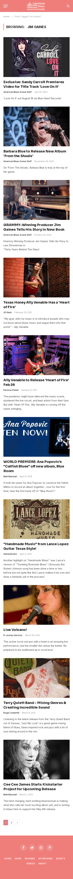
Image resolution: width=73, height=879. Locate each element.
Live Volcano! (15, 630)
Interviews (45, 858)
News (18, 858)
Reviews (30, 858)
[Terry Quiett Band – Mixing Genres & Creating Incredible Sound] (36, 678)
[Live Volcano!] (36, 605)
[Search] (68, 6)
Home (7, 858)
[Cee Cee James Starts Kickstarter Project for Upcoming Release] (36, 759)
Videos (30, 863)
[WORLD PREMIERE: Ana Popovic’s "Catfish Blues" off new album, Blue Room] (36, 437)
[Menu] (5, 6)
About (42, 863)
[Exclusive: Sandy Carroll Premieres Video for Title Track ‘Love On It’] (36, 57)
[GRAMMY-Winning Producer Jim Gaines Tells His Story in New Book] (36, 200)
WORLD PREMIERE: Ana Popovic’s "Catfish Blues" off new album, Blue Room (33, 466)
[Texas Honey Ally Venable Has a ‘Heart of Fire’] (36, 277)
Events (60, 858)
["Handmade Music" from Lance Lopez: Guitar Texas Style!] (36, 519)
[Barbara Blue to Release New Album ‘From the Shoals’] (36, 126)
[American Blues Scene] (36, 6)
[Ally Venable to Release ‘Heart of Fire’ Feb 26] (36, 355)
